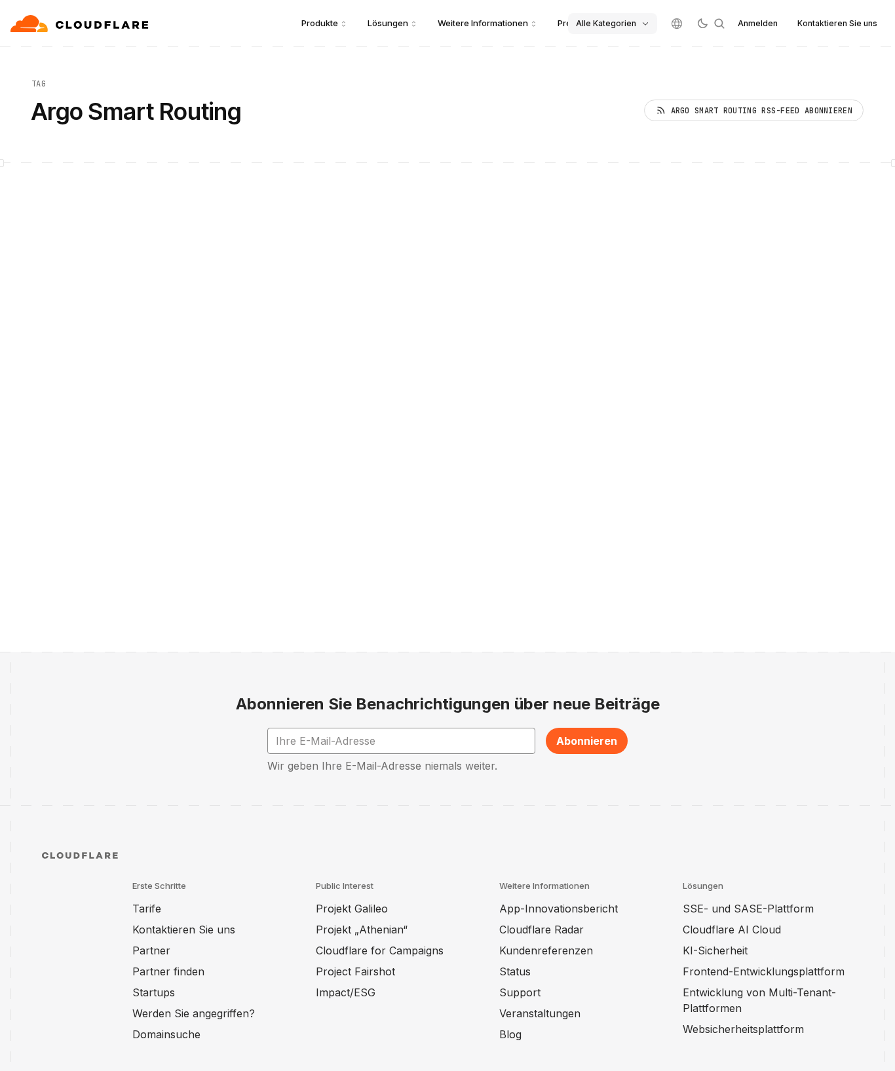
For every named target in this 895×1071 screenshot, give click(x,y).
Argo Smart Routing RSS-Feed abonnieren (761, 110)
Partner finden (168, 971)
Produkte (319, 23)
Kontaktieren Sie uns (837, 23)
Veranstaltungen (540, 1013)
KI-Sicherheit (715, 950)
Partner (151, 950)
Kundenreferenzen (546, 950)
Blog (510, 1034)
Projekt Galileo (352, 908)
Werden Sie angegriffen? (193, 1013)
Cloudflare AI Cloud (732, 929)
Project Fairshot (355, 971)
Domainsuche (166, 1034)
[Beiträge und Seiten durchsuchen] (719, 23)
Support (520, 992)
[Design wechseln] (702, 23)
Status (515, 971)
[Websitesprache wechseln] (676, 23)
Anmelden (758, 23)
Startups (153, 992)
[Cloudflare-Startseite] (80, 23)
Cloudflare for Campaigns (380, 950)
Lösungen (388, 23)
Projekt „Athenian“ (362, 929)
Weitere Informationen (483, 23)
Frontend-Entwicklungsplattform (764, 971)
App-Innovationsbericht (558, 908)
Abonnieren (586, 740)
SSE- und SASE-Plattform (748, 908)
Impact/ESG (345, 992)
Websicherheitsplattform (743, 1029)
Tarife (146, 908)
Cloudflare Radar (541, 929)
